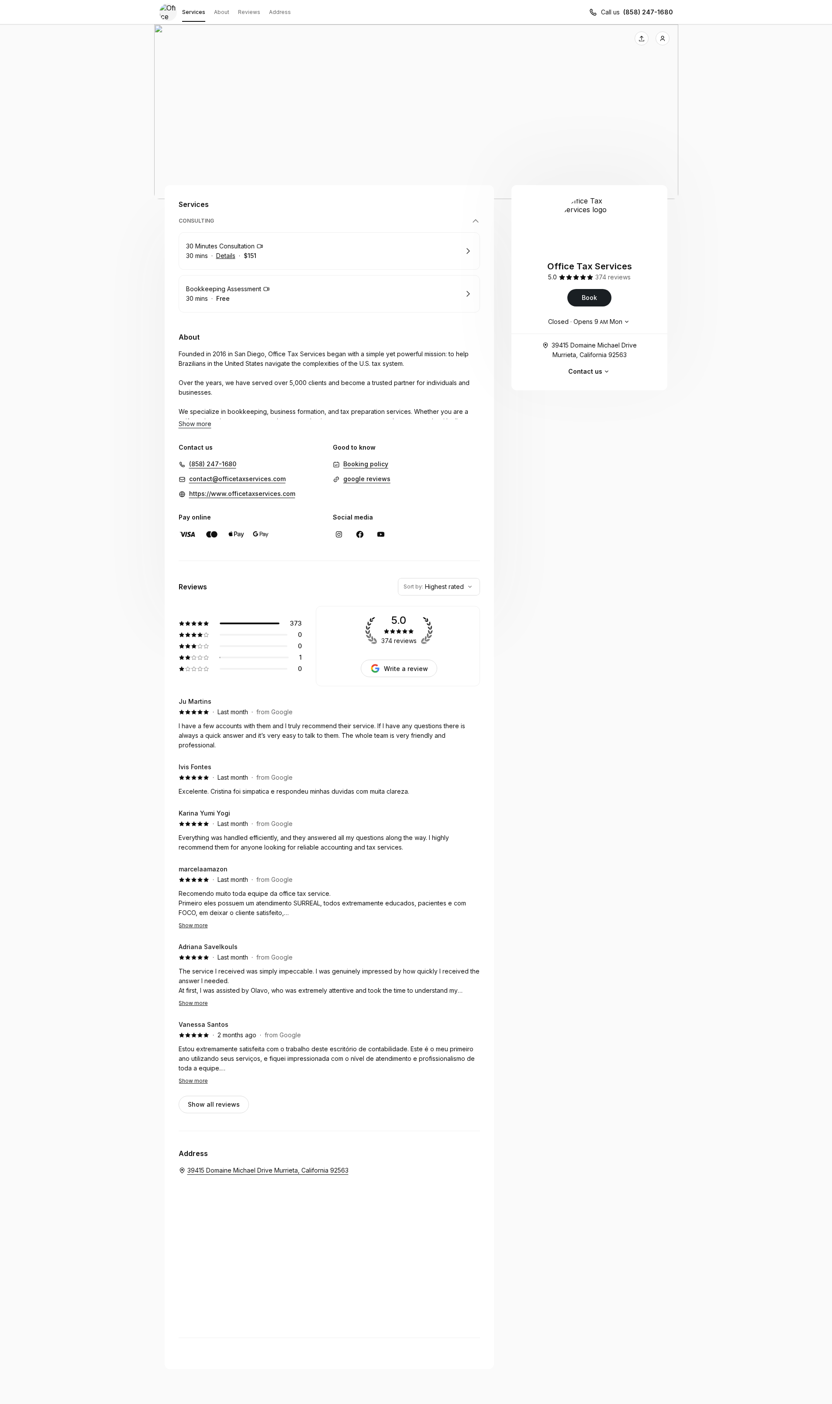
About (221, 12)
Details (225, 255)
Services (193, 12)
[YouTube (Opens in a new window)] (381, 534)
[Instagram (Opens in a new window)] (339, 534)
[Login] (663, 38)
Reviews (249, 12)
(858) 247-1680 (648, 12)
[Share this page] (642, 38)
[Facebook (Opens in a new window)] (360, 534)
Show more (193, 925)
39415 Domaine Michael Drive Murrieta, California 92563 (594, 349)
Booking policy (365, 464)
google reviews (366, 478)
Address (280, 12)
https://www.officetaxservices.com (242, 493)
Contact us (585, 371)
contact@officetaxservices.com (237, 478)
